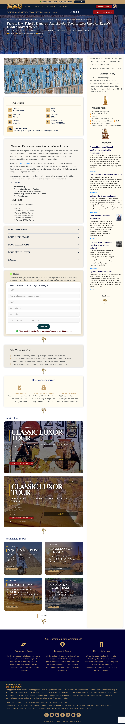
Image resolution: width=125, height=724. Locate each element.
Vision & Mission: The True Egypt (75, 705)
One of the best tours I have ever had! (106, 174)
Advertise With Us (106, 705)
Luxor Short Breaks (33, 467)
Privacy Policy (32, 708)
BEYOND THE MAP (21, 585)
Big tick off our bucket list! (101, 271)
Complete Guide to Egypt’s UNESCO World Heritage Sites (62, 559)
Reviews (63, 6)
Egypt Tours (44, 702)
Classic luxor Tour (36, 435)
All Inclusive (10, 702)
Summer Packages (21, 702)
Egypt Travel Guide (56, 702)
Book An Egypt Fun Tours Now (16, 708)
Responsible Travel (93, 705)
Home (27, 6)
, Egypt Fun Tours (23, 163)
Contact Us (41, 708)
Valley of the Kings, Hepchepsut (103, 196)
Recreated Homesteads (59, 586)
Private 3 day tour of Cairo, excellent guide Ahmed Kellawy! (101, 245)
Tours (37, 6)
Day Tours (20, 19)
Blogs (50, 6)
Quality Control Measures (55, 705)
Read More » (93, 171)
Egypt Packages (34, 702)
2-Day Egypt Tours (18, 467)
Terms (89, 708)
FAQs (65, 702)
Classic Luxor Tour (36, 489)
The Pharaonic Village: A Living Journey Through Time (64, 595)
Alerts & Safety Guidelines (38, 705)
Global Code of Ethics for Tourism (17, 705)
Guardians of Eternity (60, 550)
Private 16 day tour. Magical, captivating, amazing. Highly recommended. (101, 150)
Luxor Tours (29, 19)
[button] (114, 6)
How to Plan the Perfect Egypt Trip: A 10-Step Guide (22, 557)
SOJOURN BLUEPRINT (23, 550)
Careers (82, 708)
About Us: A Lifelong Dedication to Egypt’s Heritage (62, 708)
